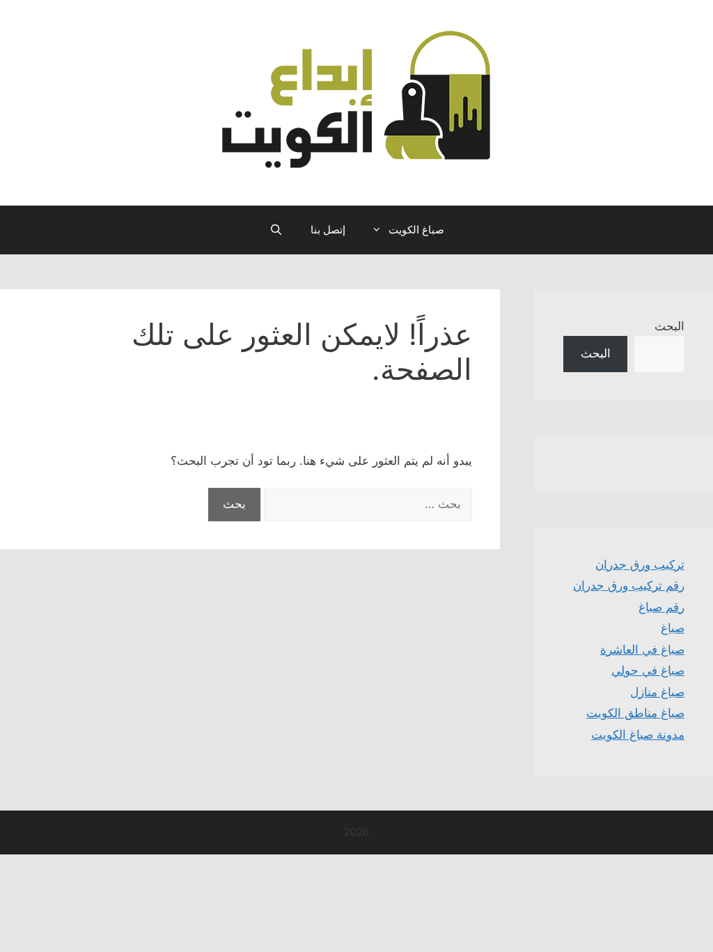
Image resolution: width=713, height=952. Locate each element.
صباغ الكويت (416, 229)
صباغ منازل (657, 692)
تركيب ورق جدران (639, 564)
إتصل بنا (328, 229)
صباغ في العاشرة (642, 650)
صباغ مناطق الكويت (635, 713)
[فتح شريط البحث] (275, 230)
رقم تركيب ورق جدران (628, 585)
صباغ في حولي (647, 670)
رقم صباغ (661, 607)
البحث (669, 326)
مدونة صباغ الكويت (637, 735)
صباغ (672, 628)
